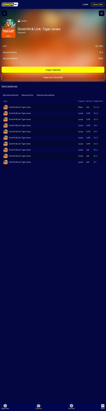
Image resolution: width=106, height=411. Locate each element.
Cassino (38, 408)
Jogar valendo (53, 69)
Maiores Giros (27, 95)
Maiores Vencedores (46, 95)
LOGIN (85, 4)
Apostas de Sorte (10, 95)
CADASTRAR (97, 4)
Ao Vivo (71, 408)
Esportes (5, 408)
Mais (103, 408)
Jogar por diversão (53, 77)
